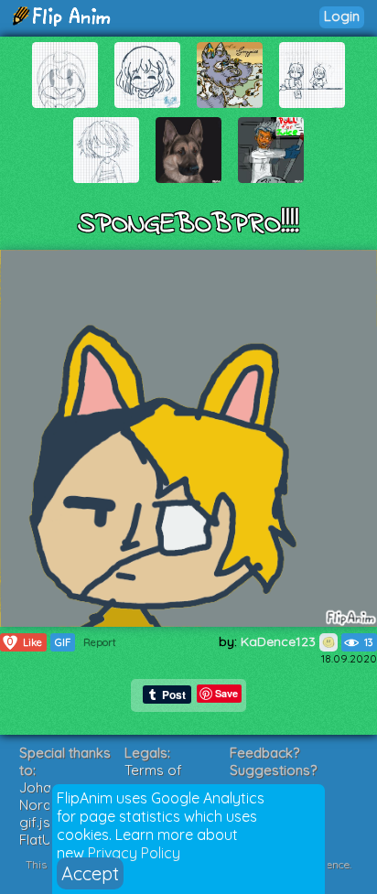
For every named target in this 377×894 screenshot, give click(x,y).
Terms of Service (153, 778)
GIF (62, 642)
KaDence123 (280, 641)
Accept (90, 873)
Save (226, 693)
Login (342, 16)
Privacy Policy (134, 853)
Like (24, 642)
